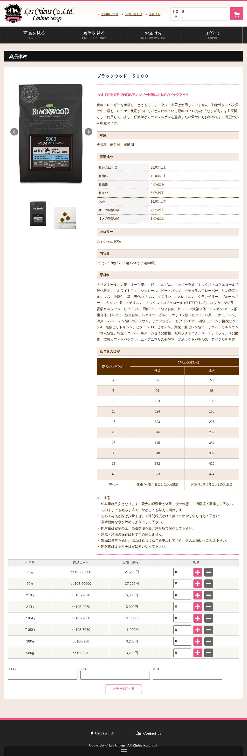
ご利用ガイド (109, 14)
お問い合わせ (133, 14)
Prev (14, 132)
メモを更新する (124, 688)
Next (88, 132)
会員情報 (154, 14)
